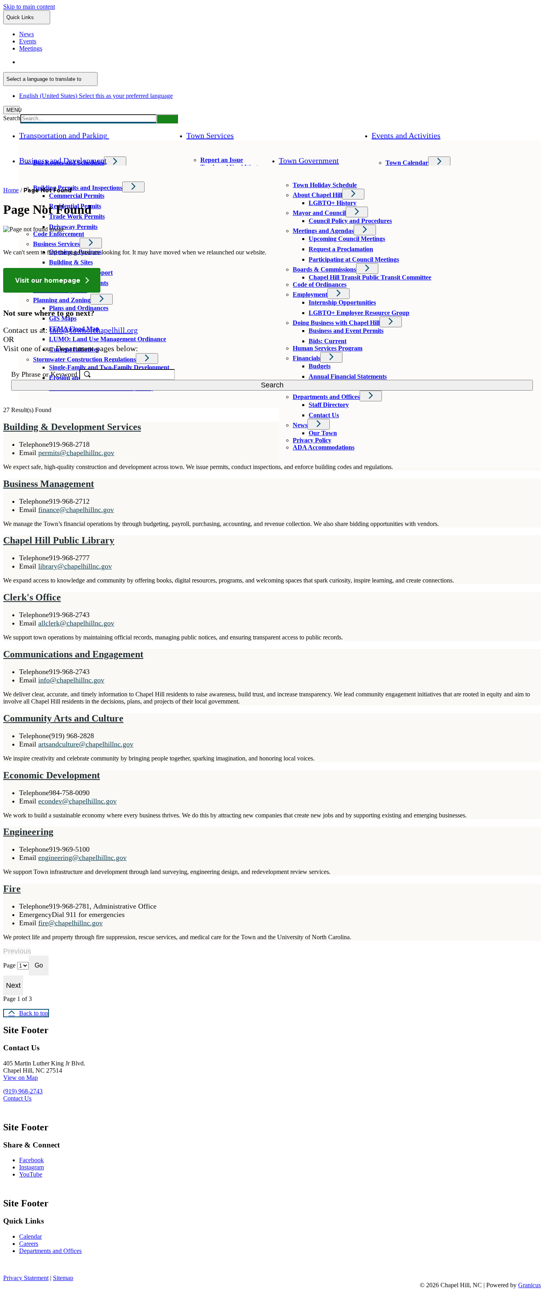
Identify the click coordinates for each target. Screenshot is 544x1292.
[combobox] (50, 79)
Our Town (323, 433)
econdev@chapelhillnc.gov (77, 801)
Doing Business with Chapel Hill (336, 322)
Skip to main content (29, 6)
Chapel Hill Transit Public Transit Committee (370, 277)
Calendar (30, 1236)
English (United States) (96, 62)
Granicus (529, 1285)
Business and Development (63, 160)
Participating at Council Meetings (354, 259)
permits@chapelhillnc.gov (76, 453)
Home (11, 190)
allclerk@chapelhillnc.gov (76, 623)
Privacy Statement (26, 1277)
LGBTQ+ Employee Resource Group (359, 312)
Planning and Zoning (61, 300)
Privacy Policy (312, 440)
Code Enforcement (58, 234)
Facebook (31, 1160)
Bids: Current (327, 341)
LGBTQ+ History (332, 202)
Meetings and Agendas (323, 230)
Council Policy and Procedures (350, 220)
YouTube (30, 1174)
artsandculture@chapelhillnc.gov (85, 744)
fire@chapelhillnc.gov (70, 923)
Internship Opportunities (342, 302)
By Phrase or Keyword (45, 374)
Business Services (56, 243)
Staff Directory (329, 404)
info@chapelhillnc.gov (71, 680)
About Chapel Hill (317, 195)
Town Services (210, 135)
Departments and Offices (326, 396)
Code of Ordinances (319, 284)
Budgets (320, 366)
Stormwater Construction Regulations (84, 359)
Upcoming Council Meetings (347, 238)
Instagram (31, 1167)
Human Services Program (327, 348)
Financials (306, 358)
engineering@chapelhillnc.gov (82, 858)
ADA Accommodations (323, 447)
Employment (310, 294)
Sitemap (63, 1277)
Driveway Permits (73, 226)
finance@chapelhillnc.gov (76, 510)
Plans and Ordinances (78, 308)
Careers (28, 1243)
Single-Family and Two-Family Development (109, 367)
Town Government (309, 160)
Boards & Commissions (324, 269)
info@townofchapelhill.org (94, 330)
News (300, 425)
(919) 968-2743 (23, 1091)
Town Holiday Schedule (325, 185)
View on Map (20, 1077)
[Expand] (120, 135)
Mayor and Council (319, 212)
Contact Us (324, 415)
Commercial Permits (76, 195)
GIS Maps (62, 318)
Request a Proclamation (341, 249)
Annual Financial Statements (348, 376)
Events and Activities (406, 135)
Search (11, 118)
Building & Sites (71, 262)
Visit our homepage (47, 280)
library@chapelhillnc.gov (75, 566)
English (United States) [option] (96, 95)
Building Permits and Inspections (77, 187)
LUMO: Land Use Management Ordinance (107, 339)
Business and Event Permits (346, 330)
